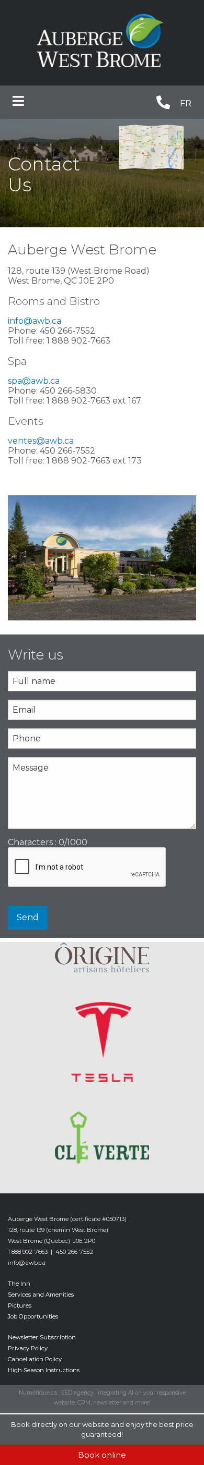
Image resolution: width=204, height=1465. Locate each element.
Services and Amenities (41, 1294)
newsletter (107, 1402)
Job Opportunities (33, 1316)
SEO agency (77, 1392)
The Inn (19, 1283)
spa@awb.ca (34, 381)
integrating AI (114, 1392)
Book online (102, 1455)
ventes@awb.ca (41, 441)
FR (185, 103)
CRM (83, 1402)
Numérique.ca (38, 1392)
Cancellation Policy (35, 1359)
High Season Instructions (44, 1370)
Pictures (19, 1305)
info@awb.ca (34, 321)
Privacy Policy (28, 1348)
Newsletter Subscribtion (42, 1337)
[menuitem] (186, 104)
